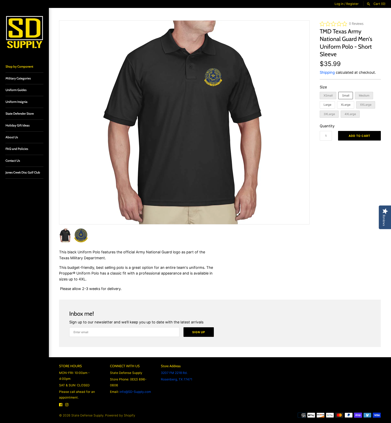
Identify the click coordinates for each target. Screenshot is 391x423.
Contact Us (12, 161)
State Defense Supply (87, 415)
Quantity (327, 126)
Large (327, 104)
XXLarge (365, 104)
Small (345, 95)
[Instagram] (66, 406)
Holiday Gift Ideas (17, 125)
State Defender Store (19, 113)
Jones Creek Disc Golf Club (22, 172)
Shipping (327, 72)
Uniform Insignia (16, 102)
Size (323, 87)
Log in (339, 4)
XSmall (328, 95)
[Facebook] (60, 406)
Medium (364, 95)
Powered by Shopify (120, 415)
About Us (11, 137)
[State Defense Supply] (24, 32)
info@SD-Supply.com (135, 392)
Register (352, 4)
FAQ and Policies (16, 149)
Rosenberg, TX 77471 (176, 379)
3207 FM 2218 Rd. (174, 373)
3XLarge (329, 114)
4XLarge (350, 114)
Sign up (198, 332)
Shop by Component (19, 66)
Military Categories (18, 78)
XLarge (345, 104)
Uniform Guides (15, 90)
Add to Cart (359, 135)
